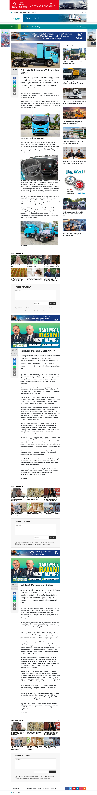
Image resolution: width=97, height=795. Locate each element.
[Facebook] (14, 78)
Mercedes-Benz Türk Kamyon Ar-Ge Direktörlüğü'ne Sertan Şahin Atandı (46, 27)
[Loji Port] (15, 18)
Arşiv (29, 12)
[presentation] (15, 27)
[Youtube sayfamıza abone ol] (74, 788)
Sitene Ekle (34, 12)
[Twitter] (14, 81)
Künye (34, 788)
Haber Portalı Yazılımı (18, 792)
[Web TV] (82, 12)
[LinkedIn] (14, 83)
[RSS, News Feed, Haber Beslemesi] (84, 788)
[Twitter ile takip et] (70, 788)
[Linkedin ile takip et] (77, 788)
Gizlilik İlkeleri (46, 788)
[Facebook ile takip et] (67, 788)
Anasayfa (29, 788)
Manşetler (16, 12)
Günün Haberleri (23, 12)
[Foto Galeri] (85, 12)
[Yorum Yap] (14, 94)
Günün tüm (81, 27)
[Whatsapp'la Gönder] (14, 86)
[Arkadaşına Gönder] (14, 88)
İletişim (39, 788)
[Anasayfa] (11, 12)
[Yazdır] (14, 91)
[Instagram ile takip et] (81, 788)
